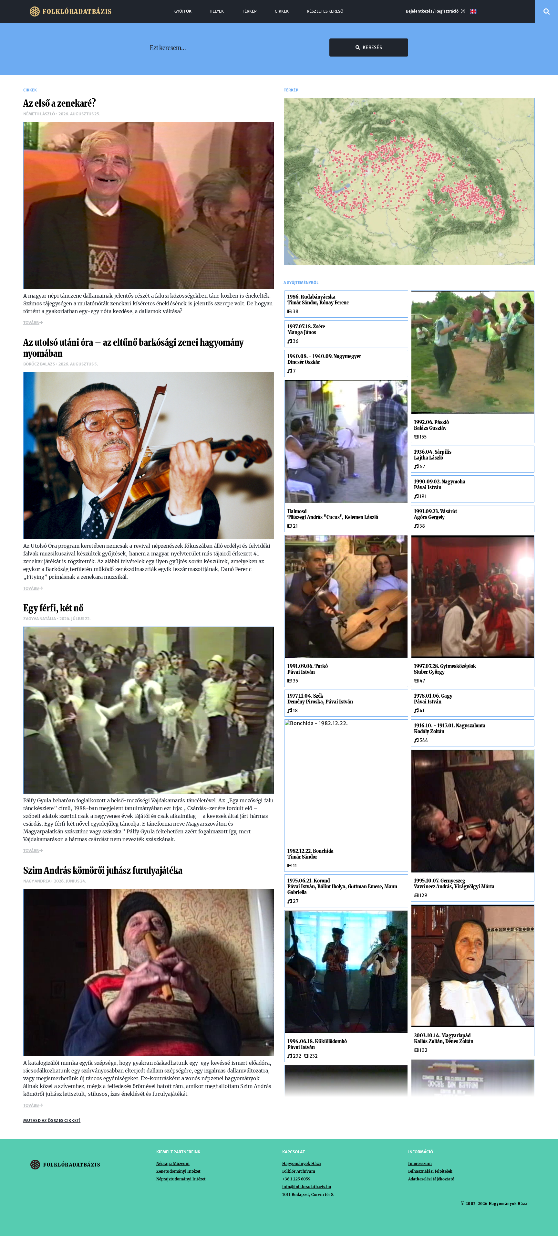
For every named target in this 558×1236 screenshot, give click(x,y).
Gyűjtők (182, 11)
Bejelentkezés (419, 11)
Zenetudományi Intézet (178, 1171)
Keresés (372, 47)
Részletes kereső (325, 11)
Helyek (217, 11)
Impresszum (420, 1163)
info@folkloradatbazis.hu (306, 1186)
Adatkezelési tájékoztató (431, 1179)
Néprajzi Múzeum (173, 1163)
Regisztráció (447, 11)
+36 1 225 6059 (296, 1179)
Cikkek (282, 11)
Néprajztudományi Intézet (181, 1179)
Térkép (249, 11)
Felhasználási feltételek (430, 1171)
